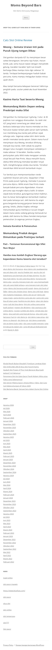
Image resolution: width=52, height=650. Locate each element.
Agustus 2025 (8, 437)
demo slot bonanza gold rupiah (20, 288)
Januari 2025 (8, 459)
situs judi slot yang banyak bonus (22, 314)
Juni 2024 (6, 482)
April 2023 (7, 526)
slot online (7, 610)
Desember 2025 (9, 424)
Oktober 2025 (8, 431)
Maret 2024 (7, 491)
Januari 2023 (8, 536)
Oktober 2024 (8, 469)
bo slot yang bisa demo (26, 279)
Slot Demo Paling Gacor (26, 266)
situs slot (6, 603)
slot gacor (7, 597)
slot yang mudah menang (33, 323)
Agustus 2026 (8, 405)
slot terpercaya (9, 616)
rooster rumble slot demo (24, 311)
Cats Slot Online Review (17, 40)
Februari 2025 (8, 456)
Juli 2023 (6, 517)
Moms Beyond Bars (26, 5)
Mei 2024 (6, 485)
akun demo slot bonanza (13, 269)
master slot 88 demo (22, 307)
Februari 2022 (8, 562)
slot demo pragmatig (37, 320)
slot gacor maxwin (10, 584)
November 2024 (9, 466)
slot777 (6, 622)
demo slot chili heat (35, 291)
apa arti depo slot (10, 272)
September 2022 (9, 549)
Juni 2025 (6, 443)
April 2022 (7, 555)
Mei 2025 (6, 447)
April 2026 (7, 415)
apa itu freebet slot (25, 272)
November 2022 (9, 542)
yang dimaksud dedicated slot (35, 327)
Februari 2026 (8, 418)
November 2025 (9, 427)
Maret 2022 (7, 558)
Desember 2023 (9, 501)
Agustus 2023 (8, 514)
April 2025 (7, 450)
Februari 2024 (8, 494)
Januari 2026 (8, 421)
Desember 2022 (9, 539)
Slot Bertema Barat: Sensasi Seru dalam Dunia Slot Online (25, 389)
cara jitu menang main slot (22, 282)
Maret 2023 (7, 530)
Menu (26, 18)
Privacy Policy (8, 645)
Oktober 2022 (8, 546)
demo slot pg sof (29, 295)
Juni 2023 (6, 520)
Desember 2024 (9, 463)
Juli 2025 (6, 440)
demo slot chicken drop (17, 291)
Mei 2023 (6, 523)
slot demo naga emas (36, 317)
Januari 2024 (8, 498)
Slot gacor (7, 629)
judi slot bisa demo (15, 304)
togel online (8, 578)
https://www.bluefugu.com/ (14, 590)
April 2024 (7, 488)
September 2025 (9, 434)
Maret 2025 (7, 453)
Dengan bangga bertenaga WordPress (30, 645)
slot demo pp (23, 320)
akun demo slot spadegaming (35, 269)
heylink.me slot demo (26, 301)
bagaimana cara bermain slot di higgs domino (21, 275)
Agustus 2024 (8, 475)
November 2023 (9, 504)
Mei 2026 (6, 411)
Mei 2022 (6, 552)
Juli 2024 (6, 479)
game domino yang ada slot (25, 298)
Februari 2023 (8, 533)
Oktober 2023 (8, 507)
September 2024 (9, 472)
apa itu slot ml (39, 272)
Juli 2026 (6, 408)
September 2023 (9, 510)
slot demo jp (22, 317)
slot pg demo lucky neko (13, 323)
